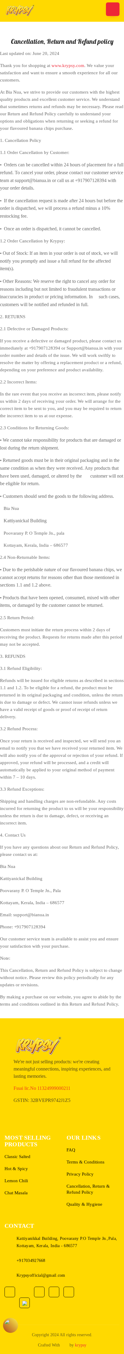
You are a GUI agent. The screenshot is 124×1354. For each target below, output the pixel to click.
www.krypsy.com (67, 65)
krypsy (80, 1345)
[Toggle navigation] (112, 9)
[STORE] (10, 1325)
